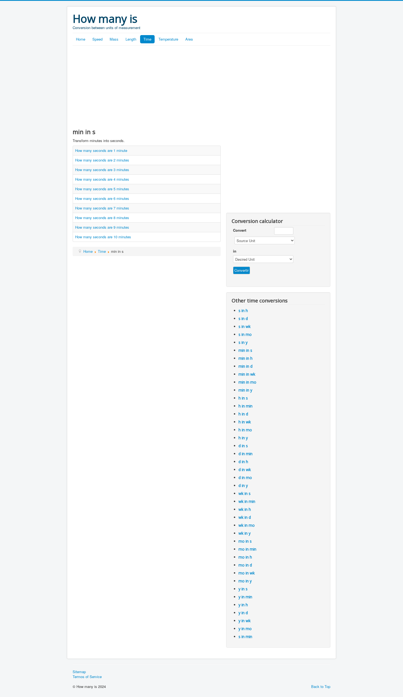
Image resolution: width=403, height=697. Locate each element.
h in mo (245, 429)
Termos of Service (87, 676)
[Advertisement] (201, 86)
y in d (243, 612)
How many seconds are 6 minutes (102, 198)
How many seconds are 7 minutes (102, 208)
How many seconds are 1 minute (101, 150)
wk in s (245, 493)
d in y (243, 485)
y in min (245, 596)
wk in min (247, 501)
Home (80, 39)
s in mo (245, 334)
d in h (243, 461)
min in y (245, 390)
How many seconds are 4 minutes (102, 179)
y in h (243, 604)
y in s (243, 588)
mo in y (245, 580)
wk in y (245, 533)
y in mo (245, 628)
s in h (243, 310)
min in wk (247, 374)
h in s (243, 398)
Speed (97, 39)
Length (131, 39)
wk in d (245, 517)
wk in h (245, 509)
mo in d (245, 565)
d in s (243, 445)
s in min (245, 636)
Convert (239, 230)
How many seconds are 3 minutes (102, 169)
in (234, 251)
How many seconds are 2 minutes (102, 160)
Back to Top (320, 686)
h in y (243, 437)
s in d (243, 318)
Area (189, 39)
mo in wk (247, 573)
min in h (245, 358)
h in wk (245, 421)
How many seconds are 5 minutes (102, 188)
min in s (245, 350)
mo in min (247, 549)
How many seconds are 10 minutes (103, 236)
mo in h (245, 557)
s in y (243, 342)
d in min (245, 453)
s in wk (245, 326)
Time (147, 39)
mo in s (245, 541)
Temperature (168, 39)
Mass (114, 39)
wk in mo (247, 525)
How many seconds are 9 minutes (102, 227)
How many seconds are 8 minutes (102, 217)
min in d (245, 366)
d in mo (245, 477)
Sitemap (79, 671)
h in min (245, 406)
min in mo (247, 382)
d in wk (245, 469)
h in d (243, 413)
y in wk (245, 620)
